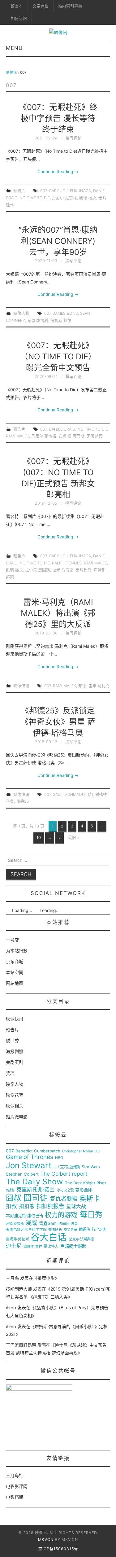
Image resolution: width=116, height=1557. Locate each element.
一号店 (12, 939)
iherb (11, 1307)
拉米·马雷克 (62, 570)
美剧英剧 (14, 1062)
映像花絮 (14, 1095)
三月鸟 (12, 1278)
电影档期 (14, 1497)
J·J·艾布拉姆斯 (67, 1166)
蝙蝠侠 (84, 1229)
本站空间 (14, 972)
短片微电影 (17, 1116)
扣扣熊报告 (50, 1206)
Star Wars (91, 1167)
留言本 (17, 6)
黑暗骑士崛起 (73, 1246)
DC (97, 1151)
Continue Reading (58, 171)
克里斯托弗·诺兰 (35, 1190)
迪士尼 (14, 1246)
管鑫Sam (48, 1223)
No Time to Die (34, 197)
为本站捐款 (17, 950)
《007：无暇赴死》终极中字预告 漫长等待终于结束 (58, 118)
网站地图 (14, 983)
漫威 (31, 1223)
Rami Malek (17, 436)
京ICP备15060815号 (58, 1548)
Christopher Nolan (77, 1151)
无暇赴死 (95, 436)
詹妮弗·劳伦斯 (17, 1239)
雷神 (38, 1247)
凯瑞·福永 (87, 197)
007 (43, 190)
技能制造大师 (19, 1289)
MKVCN (46, 1539)
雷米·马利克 (99, 685)
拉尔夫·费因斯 (37, 570)
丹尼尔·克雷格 (64, 197)
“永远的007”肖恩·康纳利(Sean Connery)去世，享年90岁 (58, 241)
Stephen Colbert (22, 1174)
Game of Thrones (29, 1157)
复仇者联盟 (64, 1199)
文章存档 (40, 6)
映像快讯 (21, 685)
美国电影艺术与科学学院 (26, 1230)
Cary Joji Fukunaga (70, 190)
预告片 (19, 190)
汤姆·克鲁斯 (15, 1224)
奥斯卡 (89, 1198)
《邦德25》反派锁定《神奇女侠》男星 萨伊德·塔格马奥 (58, 722)
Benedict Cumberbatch (37, 1151)
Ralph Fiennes (67, 563)
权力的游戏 (61, 1215)
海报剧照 (14, 1051)
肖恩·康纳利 (37, 320)
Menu (14, 48)
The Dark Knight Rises (85, 1183)
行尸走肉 (99, 1229)
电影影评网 (17, 1486)
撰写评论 (74, 138)
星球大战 (76, 1206)
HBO (59, 1158)
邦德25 (22, 801)
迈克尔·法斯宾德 (81, 1239)
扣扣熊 (27, 1206)
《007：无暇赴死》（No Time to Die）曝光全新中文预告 (58, 356)
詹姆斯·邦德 (60, 320)
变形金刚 (83, 1190)
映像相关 (14, 1105)
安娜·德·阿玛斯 (71, 436)
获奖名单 (70, 1230)
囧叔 (13, 1198)
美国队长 (55, 1230)
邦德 (82, 685)
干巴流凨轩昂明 (21, 1345)
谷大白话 (49, 1237)
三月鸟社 (14, 1475)
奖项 (10, 1073)
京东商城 (14, 961)
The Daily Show (34, 1181)
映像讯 (11, 72)
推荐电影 (46, 1278)
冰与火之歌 (65, 1190)
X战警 (10, 1190)
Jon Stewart (28, 1165)
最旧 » (73, 837)
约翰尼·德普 (68, 1224)
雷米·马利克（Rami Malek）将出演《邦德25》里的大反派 (58, 613)
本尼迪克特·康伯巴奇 (24, 1215)
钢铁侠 (29, 1247)
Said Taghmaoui (69, 794)
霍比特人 (51, 1246)
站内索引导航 (70, 6)
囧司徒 (36, 1198)
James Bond (65, 313)
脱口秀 (12, 1040)
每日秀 (91, 1214)
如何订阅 (19, 18)
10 (39, 837)
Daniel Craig (62, 429)
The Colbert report (63, 1174)
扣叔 (11, 1206)
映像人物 (21, 313)
